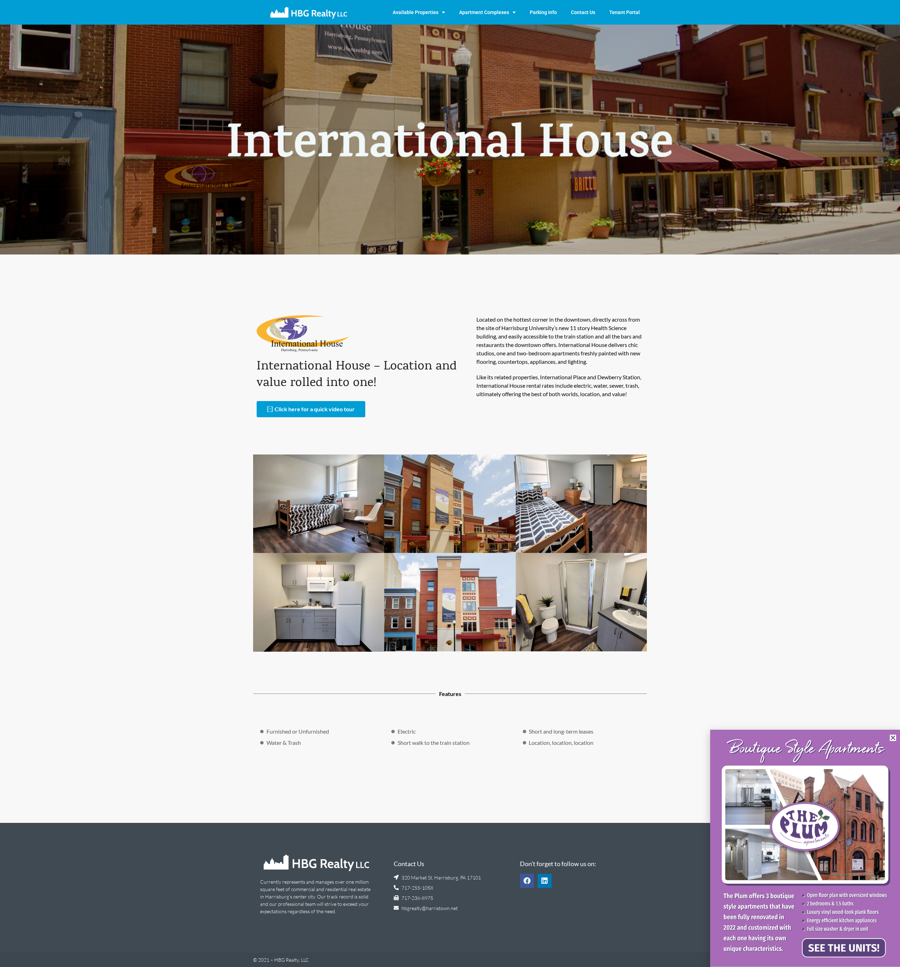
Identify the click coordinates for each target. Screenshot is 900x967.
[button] (893, 738)
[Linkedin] (545, 881)
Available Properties (415, 12)
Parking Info (543, 12)
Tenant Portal (624, 12)
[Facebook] (527, 881)
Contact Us (583, 12)
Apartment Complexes (484, 12)
